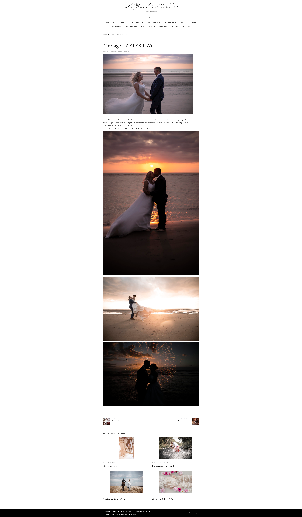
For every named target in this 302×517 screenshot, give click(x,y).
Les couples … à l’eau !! (163, 466)
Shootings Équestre (148, 26)
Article (105, 40)
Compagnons (163, 26)
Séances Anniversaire (188, 22)
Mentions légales (178, 26)
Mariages (179, 18)
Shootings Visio (110, 466)
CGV (189, 26)
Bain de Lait (110, 22)
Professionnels (116, 26)
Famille (159, 18)
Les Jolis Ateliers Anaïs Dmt (151, 6)
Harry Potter (123, 22)
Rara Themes (116, 514)
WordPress (132, 514)
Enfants (190, 18)
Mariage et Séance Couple (115, 499)
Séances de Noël (171, 22)
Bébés (150, 18)
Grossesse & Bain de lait (163, 499)
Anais (106, 51)
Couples (130, 18)
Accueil (111, 18)
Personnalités (131, 26)
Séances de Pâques (154, 22)
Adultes (121, 18)
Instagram (196, 513)
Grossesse (140, 18)
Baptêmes (169, 18)
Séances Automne (138, 22)
